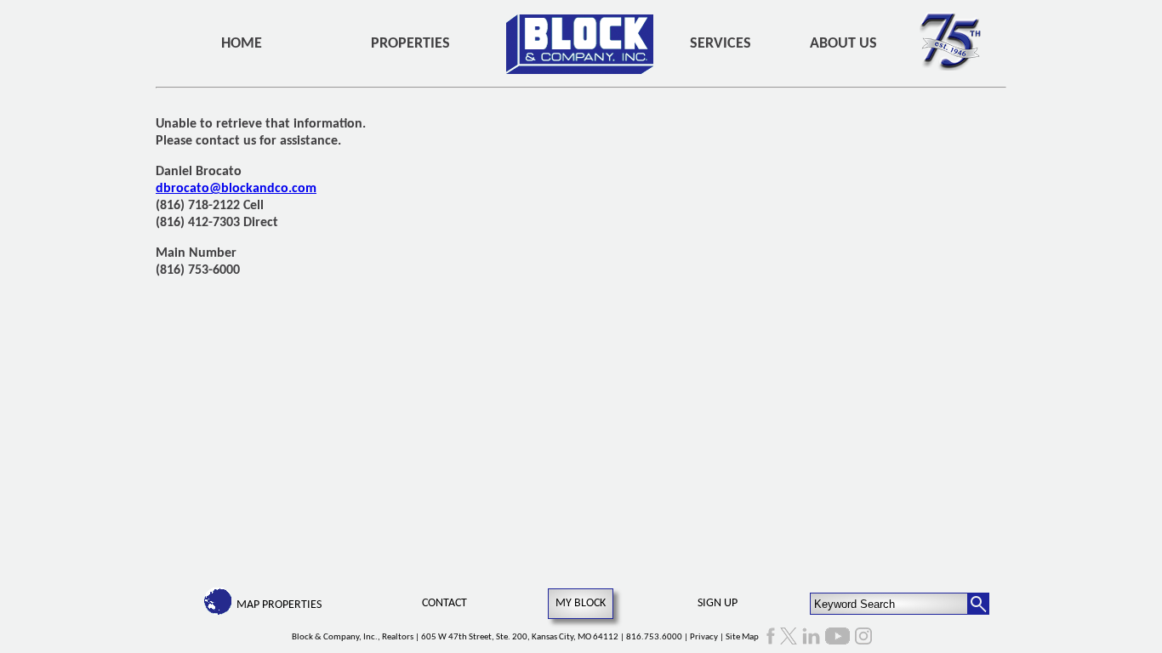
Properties (410, 44)
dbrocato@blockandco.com (236, 189)
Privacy (704, 637)
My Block (580, 603)
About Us (843, 44)
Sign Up (718, 603)
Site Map (742, 637)
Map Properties (279, 605)
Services (720, 44)
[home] (579, 44)
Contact (444, 603)
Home (241, 44)
